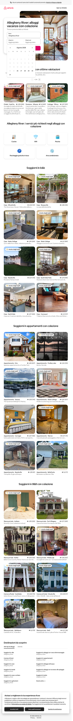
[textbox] (15, 42)
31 (10, 75)
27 (21, 71)
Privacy (32, 718)
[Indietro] (32, 79)
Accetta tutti (14, 709)
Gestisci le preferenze (55, 709)
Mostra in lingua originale (53, 2)
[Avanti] (39, 79)
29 (28, 71)
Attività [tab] (20, 647)
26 (17, 71)
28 (25, 71)
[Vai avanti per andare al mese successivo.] (32, 47)
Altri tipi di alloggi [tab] (9, 647)
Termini (39, 718)
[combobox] (23, 36)
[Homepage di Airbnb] (8, 8)
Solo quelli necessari (34, 709)
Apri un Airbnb (61, 8)
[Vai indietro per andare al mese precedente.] (10, 47)
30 (32, 71)
